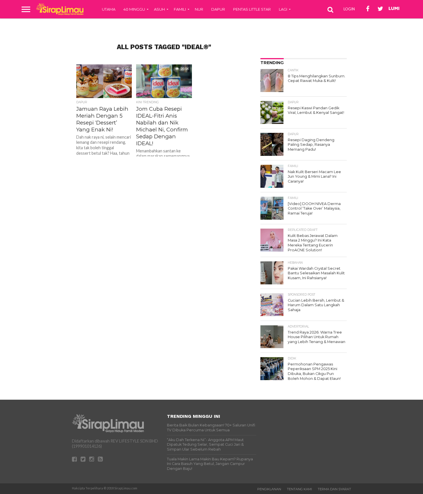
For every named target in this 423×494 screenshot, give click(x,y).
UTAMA (108, 9)
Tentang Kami (299, 489)
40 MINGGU (134, 9)
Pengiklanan (269, 489)
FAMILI (180, 9)
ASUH (159, 9)
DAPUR (218, 9)
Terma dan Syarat (334, 489)
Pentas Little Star (252, 9)
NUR (199, 9)
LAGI (283, 9)
